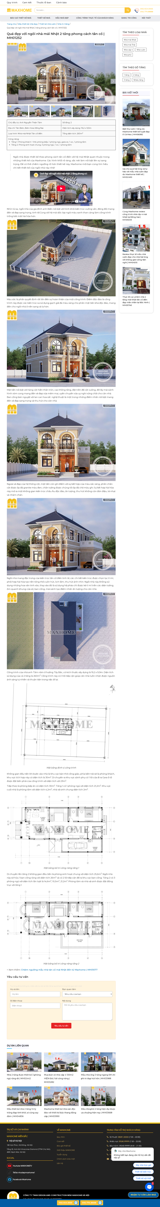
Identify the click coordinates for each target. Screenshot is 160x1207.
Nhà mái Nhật (130, 40)
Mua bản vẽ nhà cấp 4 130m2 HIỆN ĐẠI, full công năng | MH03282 (58, 1078)
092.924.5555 (146, 9)
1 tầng (126, 75)
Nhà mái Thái (129, 45)
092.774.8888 (146, 11)
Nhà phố (127, 55)
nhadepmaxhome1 (26, 1172)
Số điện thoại (16, 1001)
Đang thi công (129, 18)
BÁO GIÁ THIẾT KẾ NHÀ (20, 18)
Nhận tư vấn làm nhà (143, 1195)
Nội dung (66, 1001)
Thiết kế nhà (43, 18)
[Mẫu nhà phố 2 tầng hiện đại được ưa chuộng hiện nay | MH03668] (98, 1096)
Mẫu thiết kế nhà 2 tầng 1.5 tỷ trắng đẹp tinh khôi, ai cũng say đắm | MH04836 (22, 1112)
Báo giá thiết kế (63, 1145)
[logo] (13, 1197)
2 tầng (136, 75)
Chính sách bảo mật (66, 1159)
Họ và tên (14, 989)
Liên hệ (60, 1163)
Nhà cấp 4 (128, 50)
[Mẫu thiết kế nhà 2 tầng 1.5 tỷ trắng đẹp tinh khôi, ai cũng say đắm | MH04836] (24, 1096)
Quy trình (12, 2)
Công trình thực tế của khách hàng (95, 18)
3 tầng (127, 80)
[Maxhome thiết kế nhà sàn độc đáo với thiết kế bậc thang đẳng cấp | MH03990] (61, 1096)
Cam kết (27, 2)
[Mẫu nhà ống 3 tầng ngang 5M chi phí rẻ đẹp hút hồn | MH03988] (98, 1062)
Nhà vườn (141, 50)
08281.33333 (123, 1137)
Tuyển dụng (62, 1154)
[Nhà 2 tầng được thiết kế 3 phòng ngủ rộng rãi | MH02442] (24, 1062)
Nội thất (146, 18)
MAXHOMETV (26, 1165)
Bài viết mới (130, 92)
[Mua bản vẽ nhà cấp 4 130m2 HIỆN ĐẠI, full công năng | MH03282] (61, 1062)
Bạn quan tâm (69, 989)
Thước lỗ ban (43, 2)
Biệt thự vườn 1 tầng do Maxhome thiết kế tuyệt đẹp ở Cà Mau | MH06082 (136, 132)
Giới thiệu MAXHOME (66, 1150)
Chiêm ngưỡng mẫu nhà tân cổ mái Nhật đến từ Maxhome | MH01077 (59, 970)
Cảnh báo (61, 2)
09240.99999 (124, 1141)
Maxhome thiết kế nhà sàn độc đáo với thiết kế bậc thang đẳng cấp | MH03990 (60, 1112)
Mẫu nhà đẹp (62, 18)
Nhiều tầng (138, 80)
